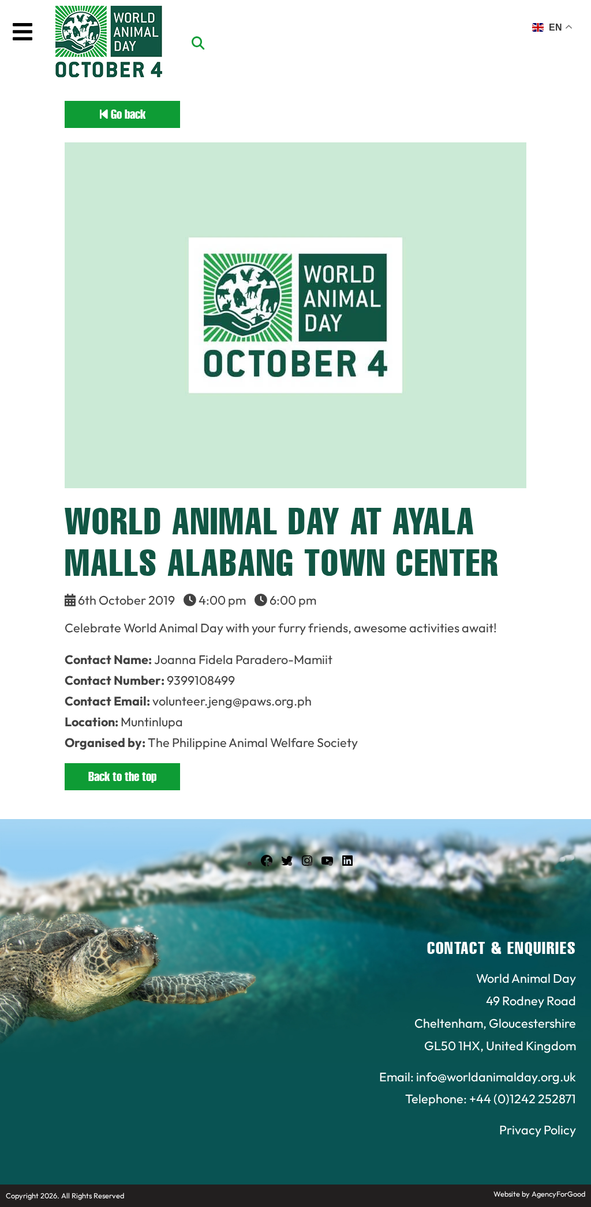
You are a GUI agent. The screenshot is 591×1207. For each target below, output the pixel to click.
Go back (126, 114)
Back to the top (122, 776)
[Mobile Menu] (22, 31)
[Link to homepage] (108, 43)
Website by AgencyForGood (539, 1193)
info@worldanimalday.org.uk (496, 1077)
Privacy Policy (537, 1130)
